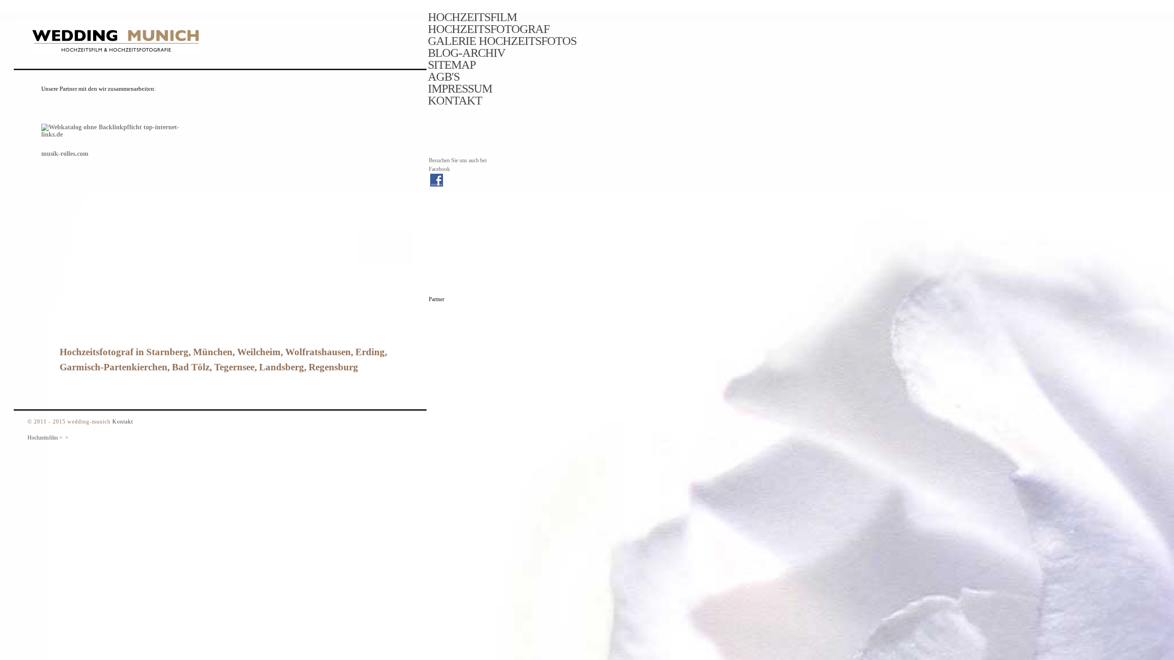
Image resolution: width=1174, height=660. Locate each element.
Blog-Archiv (466, 53)
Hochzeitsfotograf (488, 29)
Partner (436, 299)
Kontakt (455, 101)
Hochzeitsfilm (472, 17)
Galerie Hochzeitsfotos (502, 41)
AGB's (444, 77)
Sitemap (452, 65)
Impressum (460, 89)
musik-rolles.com (65, 153)
